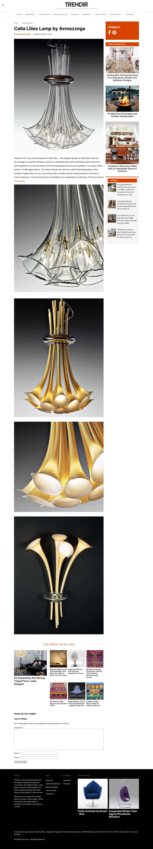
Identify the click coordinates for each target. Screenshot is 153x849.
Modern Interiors (60, 14)
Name (17, 753)
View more (130, 14)
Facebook (67, 780)
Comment (18, 728)
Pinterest (66, 784)
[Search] (3, 5)
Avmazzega (19, 181)
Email (17, 758)
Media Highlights (52, 787)
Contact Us (50, 794)
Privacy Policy (51, 790)
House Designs (44, 14)
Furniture (75, 14)
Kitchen (19, 14)
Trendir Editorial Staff (23, 34)
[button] (59, 96)
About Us (49, 780)
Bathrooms (86, 14)
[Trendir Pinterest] (114, 33)
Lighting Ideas (100, 14)
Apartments (30, 14)
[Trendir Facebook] (109, 33)
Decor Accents (115, 14)
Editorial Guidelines (53, 784)
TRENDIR (76, 4)
